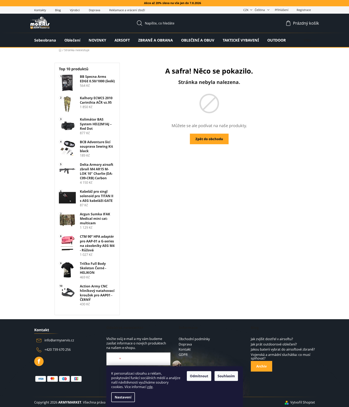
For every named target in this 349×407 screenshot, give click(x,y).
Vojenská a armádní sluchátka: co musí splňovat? (280, 356)
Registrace (304, 10)
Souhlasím (226, 376)
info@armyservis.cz (59, 340)
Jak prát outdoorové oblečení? (274, 344)
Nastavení (123, 397)
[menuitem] (45, 40)
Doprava (94, 10)
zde (150, 387)
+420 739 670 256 (57, 349)
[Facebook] (39, 361)
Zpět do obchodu (209, 139)
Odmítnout (199, 376)
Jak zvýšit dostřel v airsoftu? (272, 339)
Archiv (261, 366)
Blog (58, 10)
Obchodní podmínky (194, 339)
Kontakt (185, 349)
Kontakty (40, 10)
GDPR (183, 355)
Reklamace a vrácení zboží (127, 10)
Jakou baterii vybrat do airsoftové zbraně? (283, 349)
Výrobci (75, 10)
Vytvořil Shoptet (302, 402)
